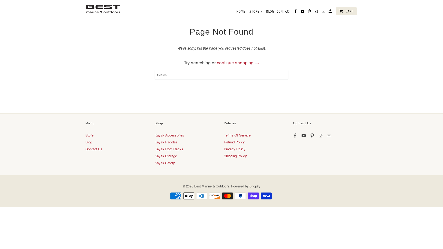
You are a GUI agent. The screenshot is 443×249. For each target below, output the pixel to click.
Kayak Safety (165, 162)
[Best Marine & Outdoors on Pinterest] (312, 135)
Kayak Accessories (169, 135)
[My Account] (331, 12)
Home (240, 11)
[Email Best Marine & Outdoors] (329, 135)
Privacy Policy (234, 148)
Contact (284, 11)
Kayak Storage (166, 155)
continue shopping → (238, 62)
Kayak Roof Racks (169, 148)
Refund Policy (234, 141)
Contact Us (93, 148)
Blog (88, 141)
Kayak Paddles (166, 141)
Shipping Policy (235, 155)
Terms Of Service (237, 135)
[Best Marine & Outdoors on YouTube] (304, 135)
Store (89, 135)
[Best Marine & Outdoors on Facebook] (295, 135)
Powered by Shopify (245, 186)
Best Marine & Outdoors (211, 186)
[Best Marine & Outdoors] (103, 9)
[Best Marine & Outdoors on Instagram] (320, 135)
